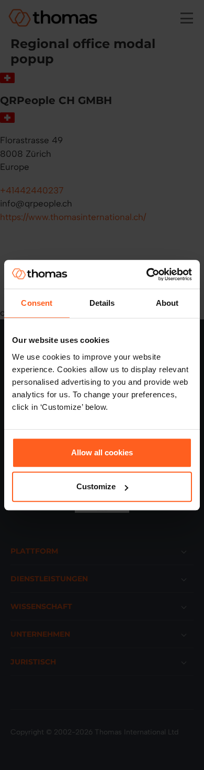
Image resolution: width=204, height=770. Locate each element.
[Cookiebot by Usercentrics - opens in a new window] (146, 274)
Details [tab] (102, 302)
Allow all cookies (102, 452)
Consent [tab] (36, 302)
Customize (96, 486)
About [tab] (167, 302)
